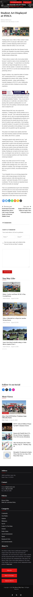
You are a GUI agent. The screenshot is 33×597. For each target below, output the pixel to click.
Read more (9, 564)
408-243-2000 (9, 488)
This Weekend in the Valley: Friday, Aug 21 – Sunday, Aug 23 (22, 444)
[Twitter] (6, 200)
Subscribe (9, 570)
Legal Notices (27, 2)
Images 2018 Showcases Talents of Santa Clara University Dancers (24, 210)
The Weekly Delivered (16, 2)
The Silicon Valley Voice (16, 5)
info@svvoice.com (10, 487)
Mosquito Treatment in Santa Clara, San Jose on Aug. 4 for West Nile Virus (22, 454)
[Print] (15, 200)
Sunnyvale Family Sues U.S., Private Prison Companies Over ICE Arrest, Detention (21, 435)
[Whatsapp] (12, 200)
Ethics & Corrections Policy (9, 502)
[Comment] (20, 200)
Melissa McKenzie (6, 20)
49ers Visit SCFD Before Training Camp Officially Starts (14, 417)
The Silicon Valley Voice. (18, 587)
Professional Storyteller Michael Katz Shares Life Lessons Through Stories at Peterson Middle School (8, 212)
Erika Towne (5, 420)
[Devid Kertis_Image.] (15, 92)
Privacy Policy (5, 500)
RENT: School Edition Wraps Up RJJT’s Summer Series (22, 424)
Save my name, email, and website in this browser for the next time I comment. (14, 243)
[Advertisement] (16, 366)
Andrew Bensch (6, 298)
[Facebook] (3, 200)
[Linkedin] (9, 200)
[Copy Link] (18, 200)
